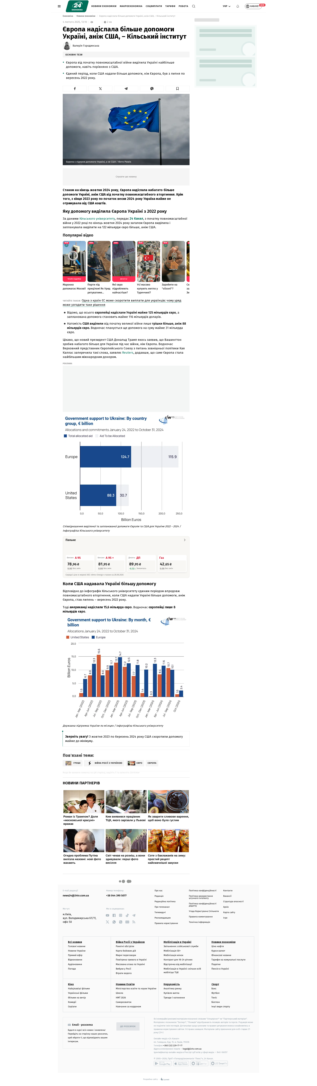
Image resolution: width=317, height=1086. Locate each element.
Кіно (71, 984)
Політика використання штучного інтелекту (201, 897)
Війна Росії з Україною (130, 942)
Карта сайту (229, 912)
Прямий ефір (75, 955)
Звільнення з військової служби (181, 946)
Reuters (127, 352)
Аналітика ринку (172, 988)
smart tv (199, 1063)
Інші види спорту (220, 1006)
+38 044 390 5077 (116, 895)
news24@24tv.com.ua (76, 895)
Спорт (215, 984)
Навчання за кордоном (128, 1006)
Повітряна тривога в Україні (131, 959)
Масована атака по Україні (130, 964)
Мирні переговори (126, 955)
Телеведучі (160, 912)
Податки (216, 964)
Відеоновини (75, 959)
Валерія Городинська (86, 46)
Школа (119, 993)
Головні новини (76, 946)
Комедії (72, 1002)
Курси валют (218, 950)
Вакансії (227, 896)
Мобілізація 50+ (172, 950)
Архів (226, 907)
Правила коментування (201, 917)
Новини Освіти (125, 984)
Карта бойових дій (126, 950)
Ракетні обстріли (125, 946)
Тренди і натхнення (174, 997)
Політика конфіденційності (202, 891)
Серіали (72, 1006)
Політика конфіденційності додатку (202, 905)
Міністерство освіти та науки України (136, 988)
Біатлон (215, 1002)
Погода (72, 968)
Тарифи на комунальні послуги (228, 959)
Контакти (227, 891)
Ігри (225, 918)
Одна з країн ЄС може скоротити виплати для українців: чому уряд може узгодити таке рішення (122, 303)
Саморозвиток (124, 1002)
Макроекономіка (131, 6)
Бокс (213, 988)
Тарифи (170, 6)
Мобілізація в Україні (177, 942)
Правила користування (166, 923)
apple (181, 1063)
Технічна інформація (199, 922)
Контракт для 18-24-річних (178, 959)
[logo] (77, 6)
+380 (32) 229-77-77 (172, 1045)
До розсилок (128, 1026)
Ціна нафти (217, 946)
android (163, 1063)
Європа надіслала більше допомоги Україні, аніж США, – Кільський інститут (137, 16)
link (107, 915)
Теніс (214, 997)
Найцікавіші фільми (79, 988)
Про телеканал (162, 907)
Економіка (68, 16)
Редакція (159, 896)
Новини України (77, 950)
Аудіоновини (75, 964)
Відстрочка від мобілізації (178, 964)
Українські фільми (78, 993)
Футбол (215, 993)
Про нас (159, 891)
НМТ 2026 (121, 997)
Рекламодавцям (163, 918)
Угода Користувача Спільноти (204, 911)
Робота (183, 6)
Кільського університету (97, 218)
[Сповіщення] (237, 6)
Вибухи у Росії (123, 968)
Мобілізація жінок (173, 955)
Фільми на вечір (77, 997)
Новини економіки (104, 6)
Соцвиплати (154, 6)
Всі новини (75, 942)
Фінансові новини (221, 955)
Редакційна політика (165, 902)
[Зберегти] (178, 88)
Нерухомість (172, 984)
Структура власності (233, 902)
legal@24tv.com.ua (192, 1049)
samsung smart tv (219, 1063)
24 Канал (136, 218)
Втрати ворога (124, 973)
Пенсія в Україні (220, 968)
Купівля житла (171, 993)
